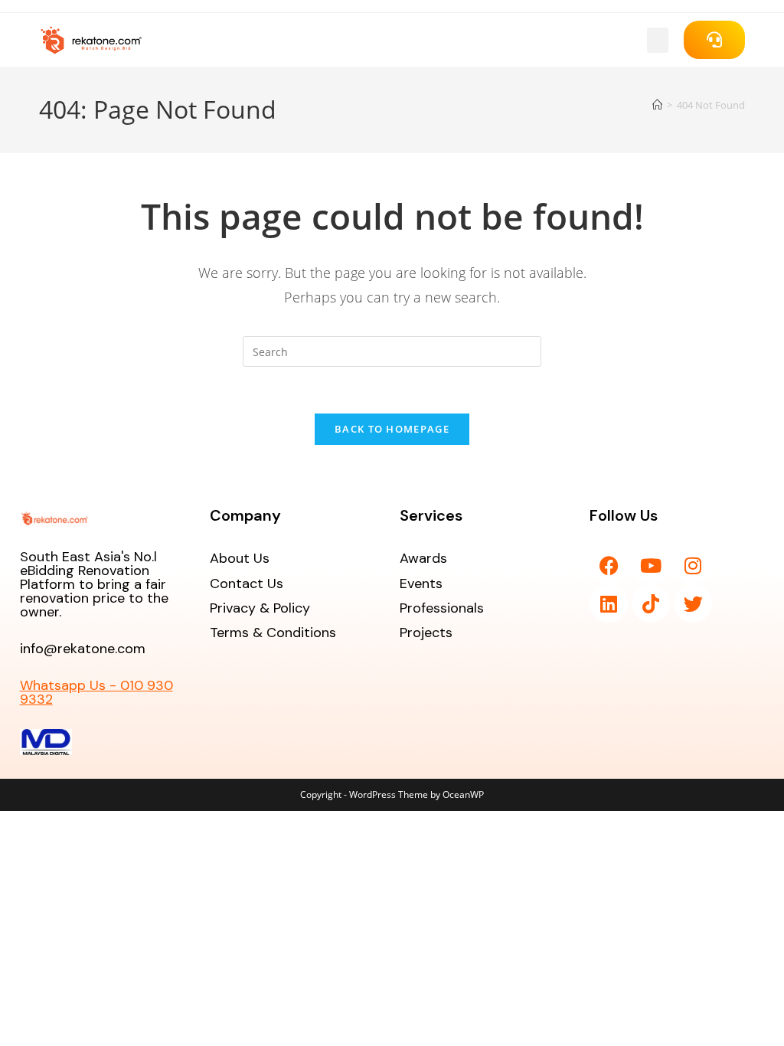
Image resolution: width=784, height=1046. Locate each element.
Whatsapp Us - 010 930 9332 (96, 692)
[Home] (657, 105)
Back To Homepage (392, 429)
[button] (657, 40)
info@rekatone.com (82, 648)
